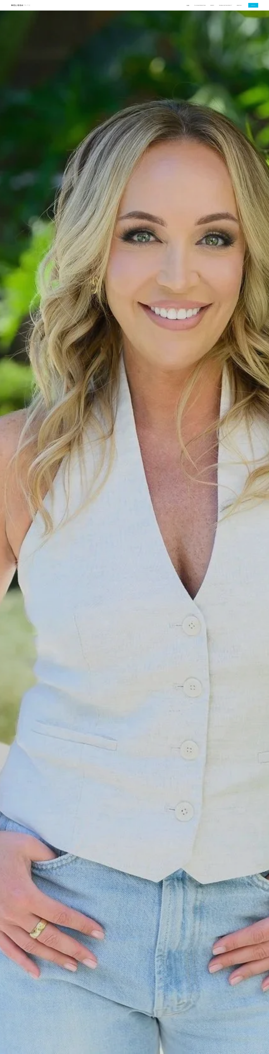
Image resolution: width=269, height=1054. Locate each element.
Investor (239, 5)
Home (188, 5)
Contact (253, 5)
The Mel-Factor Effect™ (225, 5)
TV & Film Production (200, 5)
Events (212, 5)
